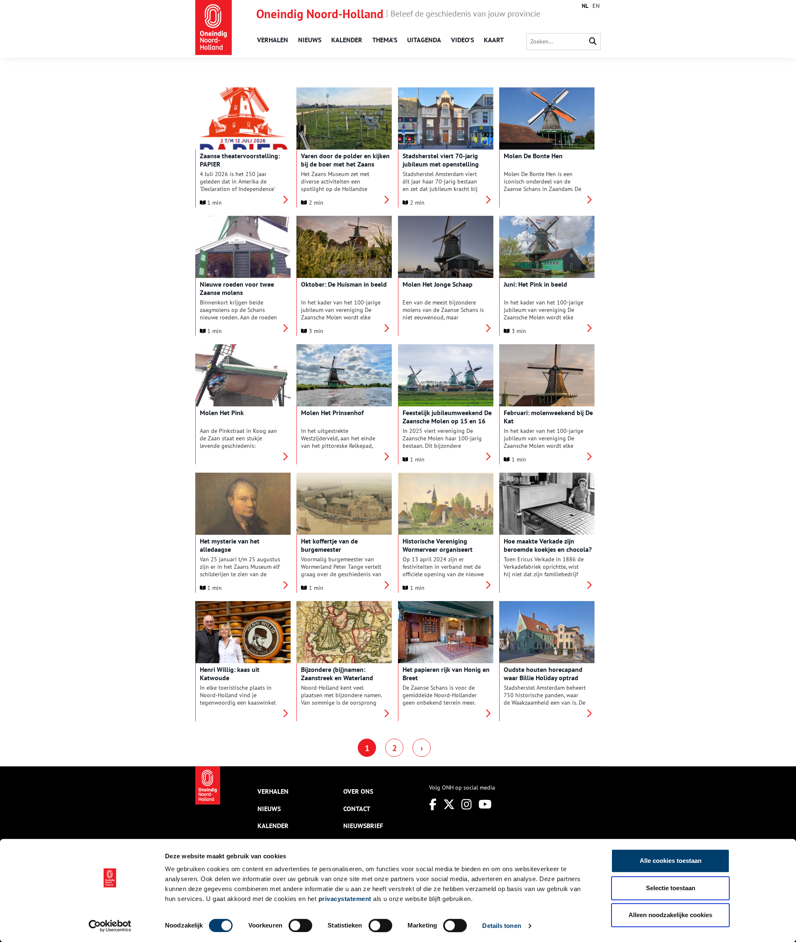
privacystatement (344, 898)
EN (595, 6)
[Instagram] (466, 804)
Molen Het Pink (222, 412)
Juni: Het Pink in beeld (535, 284)
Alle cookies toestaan (670, 860)
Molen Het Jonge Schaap (438, 284)
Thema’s (384, 40)
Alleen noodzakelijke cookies (670, 914)
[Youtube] (485, 804)
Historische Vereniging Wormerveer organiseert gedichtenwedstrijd (438, 549)
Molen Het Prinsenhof (332, 412)
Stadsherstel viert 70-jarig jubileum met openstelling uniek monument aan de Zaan (445, 164)
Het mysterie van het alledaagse (230, 545)
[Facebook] (433, 804)
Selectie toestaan (670, 887)
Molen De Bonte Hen (533, 156)
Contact (356, 808)
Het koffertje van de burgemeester (329, 545)
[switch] (300, 925)
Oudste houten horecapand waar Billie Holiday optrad (543, 673)
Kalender (346, 40)
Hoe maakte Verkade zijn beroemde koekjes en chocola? (548, 545)
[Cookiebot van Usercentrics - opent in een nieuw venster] (110, 926)
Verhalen (272, 40)
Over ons (358, 791)
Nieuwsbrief (363, 825)
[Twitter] (449, 804)
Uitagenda (424, 40)
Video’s (462, 40)
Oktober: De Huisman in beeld (344, 284)
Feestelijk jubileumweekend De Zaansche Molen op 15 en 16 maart (447, 420)
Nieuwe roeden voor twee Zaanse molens (237, 288)
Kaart (494, 40)
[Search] (593, 41)
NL (585, 6)
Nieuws (309, 40)
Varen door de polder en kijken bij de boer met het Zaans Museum (345, 164)
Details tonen (501, 925)
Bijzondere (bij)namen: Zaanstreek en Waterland (337, 673)
